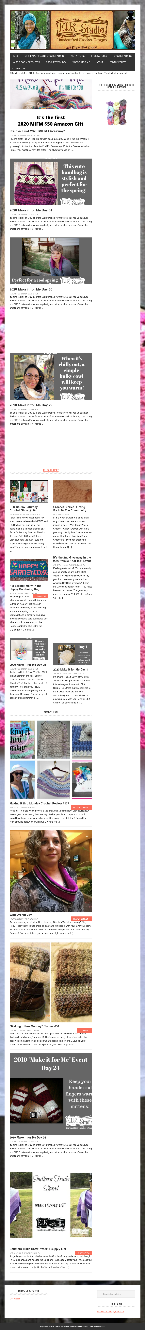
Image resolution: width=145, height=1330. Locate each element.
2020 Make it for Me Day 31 (31, 210)
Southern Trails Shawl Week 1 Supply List (38, 1249)
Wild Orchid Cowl (21, 915)
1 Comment (41, 596)
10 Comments (83, 1253)
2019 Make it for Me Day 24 (28, 1137)
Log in (102, 1326)
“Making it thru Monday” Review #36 (34, 1026)
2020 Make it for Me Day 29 (31, 405)
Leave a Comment (81, 807)
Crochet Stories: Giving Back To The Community (69, 508)
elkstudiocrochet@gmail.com (110, 1311)
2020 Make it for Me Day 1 (70, 669)
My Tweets (15, 1298)
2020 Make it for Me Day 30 (31, 289)
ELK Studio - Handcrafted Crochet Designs (72, 30)
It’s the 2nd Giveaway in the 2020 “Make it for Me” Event (72, 559)
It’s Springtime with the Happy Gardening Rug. (25, 587)
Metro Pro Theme (62, 1326)
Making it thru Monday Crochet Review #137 (39, 803)
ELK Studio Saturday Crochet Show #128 (24, 508)
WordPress (94, 1326)
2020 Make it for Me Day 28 (28, 664)
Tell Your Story (51, 470)
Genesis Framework (80, 1326)
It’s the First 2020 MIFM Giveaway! (37, 131)
